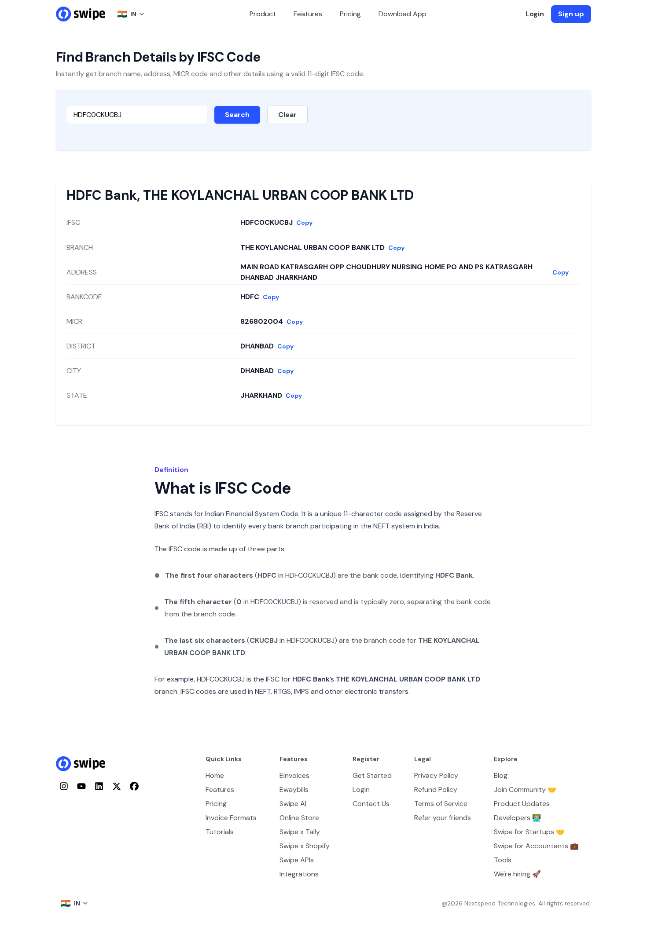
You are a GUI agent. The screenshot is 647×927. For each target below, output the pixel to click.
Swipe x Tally (299, 831)
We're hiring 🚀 (517, 874)
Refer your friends (442, 817)
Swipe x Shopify (304, 845)
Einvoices (294, 775)
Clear (287, 114)
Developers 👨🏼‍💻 (517, 817)
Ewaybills (294, 789)
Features (308, 13)
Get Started (372, 775)
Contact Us (371, 803)
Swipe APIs (296, 860)
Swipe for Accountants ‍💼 (536, 845)
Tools (502, 860)
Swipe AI (292, 803)
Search (237, 114)
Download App (402, 13)
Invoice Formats (231, 817)
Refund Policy (435, 789)
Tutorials (220, 831)
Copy (304, 223)
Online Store (299, 817)
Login (535, 13)
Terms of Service (440, 803)
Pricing (350, 13)
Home (215, 775)
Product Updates (522, 803)
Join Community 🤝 (525, 789)
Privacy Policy (436, 775)
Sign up (571, 13)
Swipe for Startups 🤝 (529, 831)
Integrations (299, 874)
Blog (500, 775)
